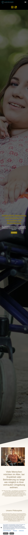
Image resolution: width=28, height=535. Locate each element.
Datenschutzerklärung (7, 530)
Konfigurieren (21, 530)
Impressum (15, 530)
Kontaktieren (14, 232)
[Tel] (16, 7)
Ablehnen (11, 533)
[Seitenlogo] (7, 2)
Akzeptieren (6, 533)
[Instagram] (12, 7)
